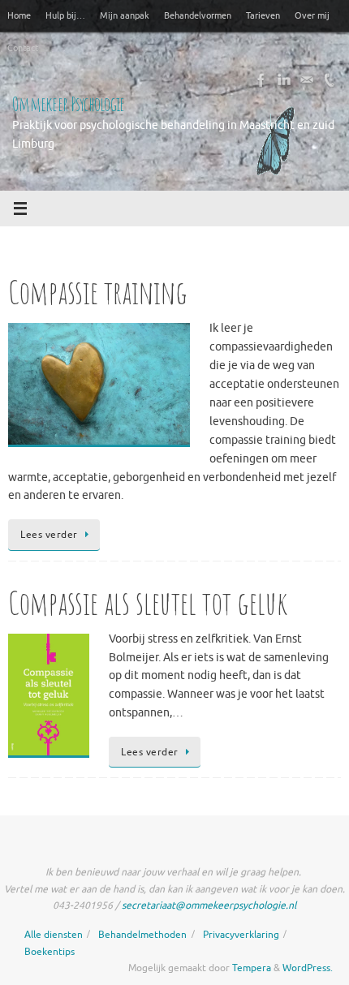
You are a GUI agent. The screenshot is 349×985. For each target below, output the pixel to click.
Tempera (251, 967)
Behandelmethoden (142, 934)
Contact (22, 48)
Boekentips (49, 951)
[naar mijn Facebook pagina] (261, 80)
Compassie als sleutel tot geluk (147, 602)
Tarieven (263, 15)
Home (19, 15)
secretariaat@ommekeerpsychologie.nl (209, 905)
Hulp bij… (65, 15)
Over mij (312, 15)
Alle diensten (53, 934)
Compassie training (97, 291)
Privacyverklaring (241, 934)
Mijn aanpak (124, 15)
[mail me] (306, 80)
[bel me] (329, 80)
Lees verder (49, 534)
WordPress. (307, 967)
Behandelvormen (197, 15)
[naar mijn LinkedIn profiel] (284, 80)
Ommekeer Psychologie (68, 103)
